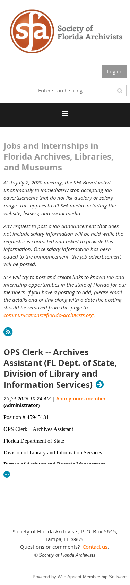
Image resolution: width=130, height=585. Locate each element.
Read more (6, 474)
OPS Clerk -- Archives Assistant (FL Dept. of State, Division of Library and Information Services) (60, 368)
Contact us (95, 546)
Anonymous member (81, 398)
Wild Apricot (69, 576)
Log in (114, 71)
